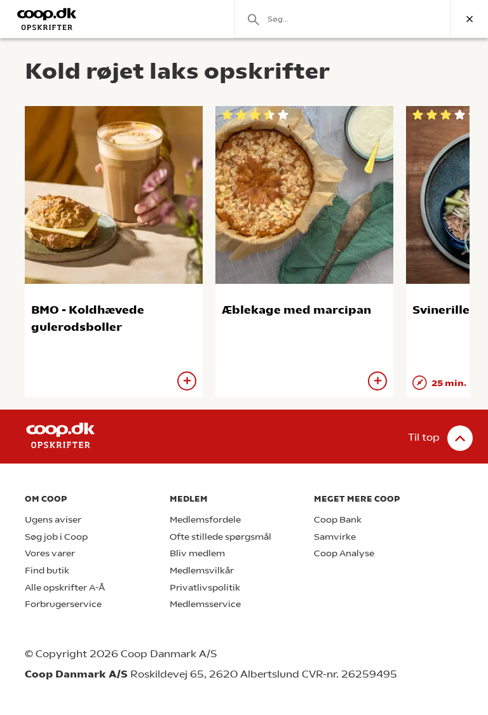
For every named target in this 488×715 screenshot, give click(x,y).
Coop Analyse (344, 553)
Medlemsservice (205, 604)
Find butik (47, 570)
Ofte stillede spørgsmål (220, 536)
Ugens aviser (53, 519)
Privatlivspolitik (205, 587)
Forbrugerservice (63, 604)
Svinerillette (450, 309)
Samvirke (335, 536)
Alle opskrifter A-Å (65, 587)
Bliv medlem (197, 553)
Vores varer (50, 553)
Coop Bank (338, 519)
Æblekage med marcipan (296, 309)
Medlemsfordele (205, 519)
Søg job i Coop (56, 536)
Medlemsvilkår (202, 570)
